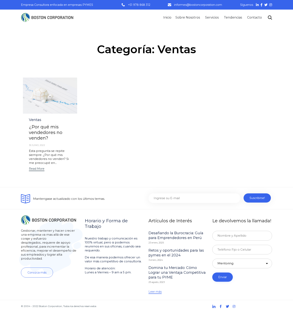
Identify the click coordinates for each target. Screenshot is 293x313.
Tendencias (233, 17)
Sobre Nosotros (187, 17)
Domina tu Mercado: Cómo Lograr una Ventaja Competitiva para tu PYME (177, 273)
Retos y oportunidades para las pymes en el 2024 (176, 252)
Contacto (254, 17)
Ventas (35, 120)
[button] (36, 169)
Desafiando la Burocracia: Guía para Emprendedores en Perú (175, 235)
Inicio (167, 17)
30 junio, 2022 (37, 145)
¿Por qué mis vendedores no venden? (45, 132)
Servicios (212, 17)
